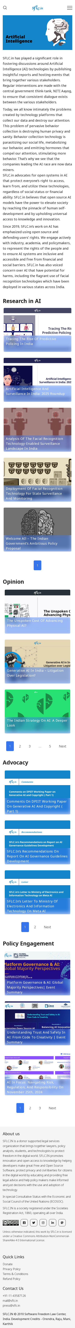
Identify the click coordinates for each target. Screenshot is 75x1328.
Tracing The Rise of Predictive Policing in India (31, 341)
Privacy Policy (12, 1269)
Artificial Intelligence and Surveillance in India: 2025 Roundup (35, 391)
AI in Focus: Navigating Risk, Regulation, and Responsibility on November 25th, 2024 (35, 1087)
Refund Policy (11, 1279)
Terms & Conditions (15, 1274)
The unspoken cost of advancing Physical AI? (35, 623)
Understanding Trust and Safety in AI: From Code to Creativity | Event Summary (36, 1037)
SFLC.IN (8, 1314)
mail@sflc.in (10, 1301)
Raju (59, 1319)
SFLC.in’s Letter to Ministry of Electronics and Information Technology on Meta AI (32, 906)
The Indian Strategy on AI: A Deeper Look (37, 722)
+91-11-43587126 (14, 1296)
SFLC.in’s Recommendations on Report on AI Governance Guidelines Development (37, 856)
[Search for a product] (5, 7)
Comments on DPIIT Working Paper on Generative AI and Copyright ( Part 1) (37, 806)
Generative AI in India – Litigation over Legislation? (35, 673)
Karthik (8, 1324)
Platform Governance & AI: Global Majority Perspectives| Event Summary (35, 987)
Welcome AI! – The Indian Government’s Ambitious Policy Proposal (32, 543)
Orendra (48, 1319)
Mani (66, 1319)
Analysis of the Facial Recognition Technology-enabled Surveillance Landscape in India (34, 443)
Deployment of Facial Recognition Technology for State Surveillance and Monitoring (34, 493)
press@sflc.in (11, 1305)
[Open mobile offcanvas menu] (69, 7)
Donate (8, 1264)
